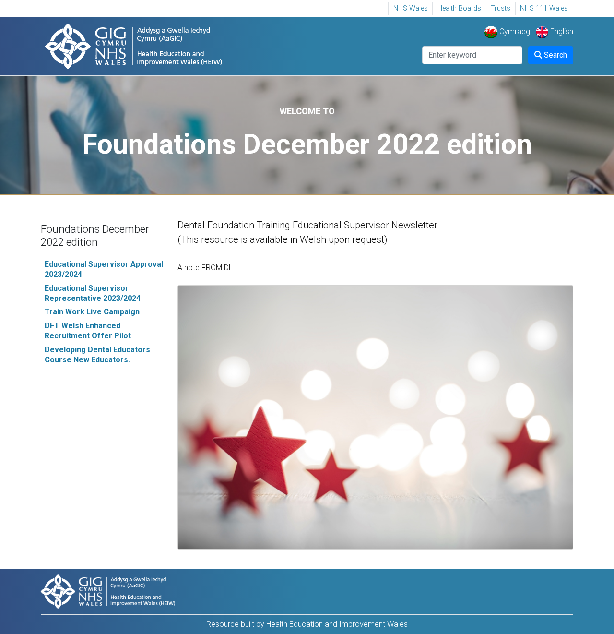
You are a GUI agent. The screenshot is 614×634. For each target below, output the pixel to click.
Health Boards (459, 8)
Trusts (500, 8)
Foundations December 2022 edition (95, 235)
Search (554, 55)
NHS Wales (410, 8)
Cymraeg (513, 31)
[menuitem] (410, 8)
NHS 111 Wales (544, 8)
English (560, 31)
